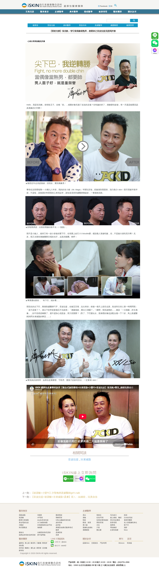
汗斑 (98, 527)
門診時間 (103, 543)
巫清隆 (44, 548)
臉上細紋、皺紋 (116, 517)
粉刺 (125, 515)
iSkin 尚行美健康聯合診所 (51, 5)
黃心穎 (27, 543)
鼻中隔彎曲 (41, 535)
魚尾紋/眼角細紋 (102, 520)
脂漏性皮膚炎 (87, 527)
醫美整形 (44, 12)
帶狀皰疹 (113, 527)
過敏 (84, 517)
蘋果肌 (112, 525)
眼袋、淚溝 (87, 522)
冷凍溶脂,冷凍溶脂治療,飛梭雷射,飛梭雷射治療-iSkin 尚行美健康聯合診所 (40, 563)
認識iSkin (86, 543)
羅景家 (38, 548)
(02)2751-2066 (123, 562)
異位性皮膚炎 (115, 520)
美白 (84, 515)
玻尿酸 (21, 517)
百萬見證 (30, 12)
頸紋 (84, 520)
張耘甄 (21, 545)
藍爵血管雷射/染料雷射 (27, 535)
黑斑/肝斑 (99, 522)
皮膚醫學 (59, 12)
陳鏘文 (27, 548)
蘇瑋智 (21, 550)
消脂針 (21, 525)
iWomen (121, 543)
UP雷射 (40, 517)
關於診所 (132, 12)
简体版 (129, 543)
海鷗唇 (39, 527)
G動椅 (39, 515)
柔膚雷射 (59, 532)
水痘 (98, 525)
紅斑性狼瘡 (114, 530)
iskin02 (63, 545)
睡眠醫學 (88, 12)
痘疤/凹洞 (99, 517)
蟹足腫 (98, 530)
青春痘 (98, 515)
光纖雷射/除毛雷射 (44, 532)
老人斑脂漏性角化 (130, 522)
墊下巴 (126, 525)
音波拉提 (73, 459)
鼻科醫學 (74, 12)
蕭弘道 (33, 548)
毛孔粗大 (113, 515)
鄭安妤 (44, 543)
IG (111, 6)
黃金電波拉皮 (24, 522)
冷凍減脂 (85, 459)
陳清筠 (33, 543)
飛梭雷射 (59, 517)
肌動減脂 (22, 515)
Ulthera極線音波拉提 (63, 520)
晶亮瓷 (58, 525)
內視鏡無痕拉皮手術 (44, 525)
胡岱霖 (21, 548)
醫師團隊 (117, 12)
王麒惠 (38, 543)
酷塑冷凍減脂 (24, 520)
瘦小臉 (85, 525)
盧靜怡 (21, 543)
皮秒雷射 (59, 522)
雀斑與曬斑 (128, 520)
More (126, 530)
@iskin (64, 542)
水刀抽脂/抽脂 (42, 522)
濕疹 (125, 527)
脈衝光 (21, 532)
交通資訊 (94, 543)
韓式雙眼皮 (23, 527)
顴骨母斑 (113, 522)
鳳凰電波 (59, 515)
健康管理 (103, 12)
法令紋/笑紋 (128, 517)
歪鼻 (57, 535)
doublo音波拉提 (42, 520)
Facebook (103, 6)
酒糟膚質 (86, 530)
